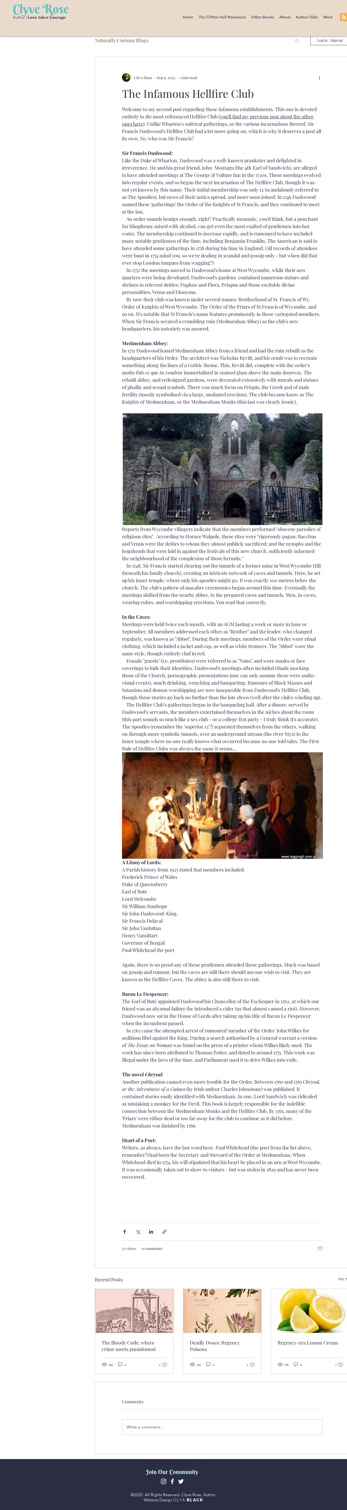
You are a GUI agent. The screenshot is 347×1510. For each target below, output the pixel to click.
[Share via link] (164, 1231)
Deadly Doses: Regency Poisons (215, 1345)
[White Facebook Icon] (172, 1481)
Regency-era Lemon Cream (308, 1342)
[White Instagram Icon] (163, 1481)
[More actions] (319, 77)
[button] (222, 17)
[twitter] (181, 1481)
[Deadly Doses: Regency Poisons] (222, 1311)
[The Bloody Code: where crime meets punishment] (134, 1311)
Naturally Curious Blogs (121, 40)
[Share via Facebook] (124, 1231)
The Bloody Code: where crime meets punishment (129, 1345)
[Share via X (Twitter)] (137, 1231)
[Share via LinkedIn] (151, 1231)
